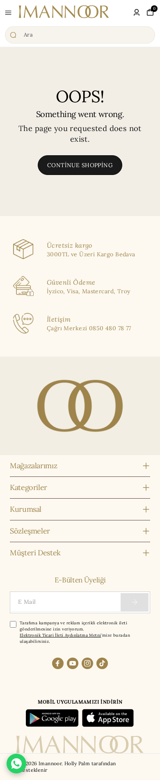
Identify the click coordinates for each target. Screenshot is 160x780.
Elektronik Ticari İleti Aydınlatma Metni (60, 635)
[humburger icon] (8, 12)
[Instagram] (87, 663)
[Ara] (80, 35)
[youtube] (72, 663)
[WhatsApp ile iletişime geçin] (16, 763)
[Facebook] (58, 663)
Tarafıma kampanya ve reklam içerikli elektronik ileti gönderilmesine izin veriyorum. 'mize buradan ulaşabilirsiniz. (75, 632)
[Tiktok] (102, 663)
